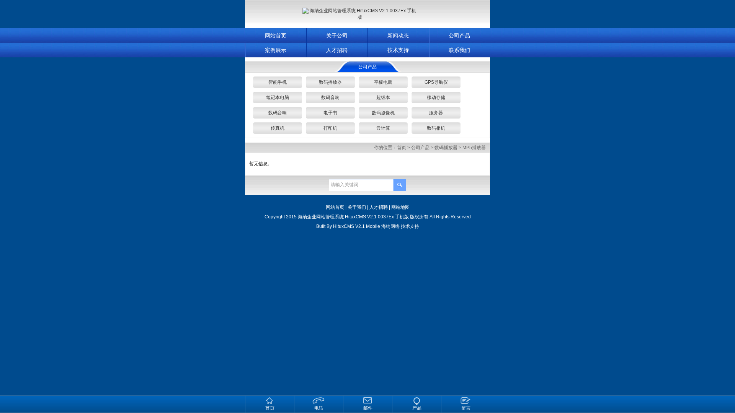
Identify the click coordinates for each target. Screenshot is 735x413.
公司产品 (459, 36)
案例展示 (275, 50)
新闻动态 (398, 36)
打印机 (330, 128)
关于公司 (337, 36)
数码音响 (330, 97)
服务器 (436, 112)
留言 (465, 408)
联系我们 (459, 50)
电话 (318, 408)
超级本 (383, 97)
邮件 (367, 408)
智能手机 (277, 82)
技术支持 (398, 50)
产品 (416, 408)
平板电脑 (383, 82)
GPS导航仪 (436, 82)
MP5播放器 (474, 147)
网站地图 (400, 207)
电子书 (330, 112)
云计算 (383, 128)
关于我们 (357, 207)
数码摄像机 (383, 112)
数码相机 (436, 128)
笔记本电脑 (277, 97)
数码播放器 (330, 82)
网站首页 (275, 36)
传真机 (277, 128)
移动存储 (436, 97)
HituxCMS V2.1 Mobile (356, 226)
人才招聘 (337, 50)
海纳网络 (390, 226)
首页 (401, 147)
